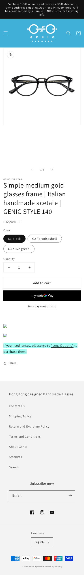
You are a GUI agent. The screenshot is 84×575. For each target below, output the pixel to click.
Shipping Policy (20, 416)
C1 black (14, 239)
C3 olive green (19, 249)
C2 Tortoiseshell (44, 239)
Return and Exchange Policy (29, 426)
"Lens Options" (62, 345)
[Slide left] (32, 170)
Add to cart (42, 283)
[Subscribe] (70, 495)
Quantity (9, 259)
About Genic (18, 447)
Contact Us (17, 406)
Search (14, 467)
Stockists (15, 457)
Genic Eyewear (36, 566)
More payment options (42, 306)
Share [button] (13, 363)
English (39, 542)
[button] (6, 33)
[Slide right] (52, 170)
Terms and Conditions (25, 437)
